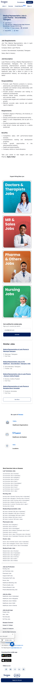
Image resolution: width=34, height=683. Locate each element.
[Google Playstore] (6, 655)
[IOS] (6, 660)
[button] (29, 2)
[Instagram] (23, 669)
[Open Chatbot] (12, 644)
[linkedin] (19, 669)
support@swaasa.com (16, 647)
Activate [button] (17, 334)
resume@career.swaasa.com (16, 645)
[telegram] (15, 669)
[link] (4, 2)
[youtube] (10, 669)
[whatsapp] (6, 669)
